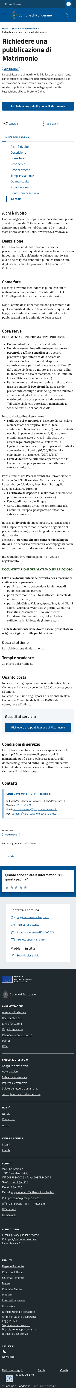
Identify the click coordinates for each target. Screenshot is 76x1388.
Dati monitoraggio (12, 1370)
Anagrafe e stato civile (15, 1066)
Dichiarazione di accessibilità (18, 1312)
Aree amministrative (14, 1012)
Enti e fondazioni (12, 1023)
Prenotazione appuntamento (19, 1329)
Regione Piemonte (13, 4)
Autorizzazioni (29, 28)
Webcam (7, 1295)
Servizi (15, 28)
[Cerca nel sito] (65, 15)
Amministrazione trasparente (19, 1316)
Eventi (6, 1150)
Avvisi (5, 1125)
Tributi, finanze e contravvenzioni (21, 1094)
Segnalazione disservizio (16, 1325)
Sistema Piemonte (13, 1278)
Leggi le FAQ (9, 1321)
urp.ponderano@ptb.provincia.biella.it (35, 809)
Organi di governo (12, 1029)
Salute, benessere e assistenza (20, 1088)
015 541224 (23, 805)
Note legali (8, 1306)
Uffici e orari (9, 1209)
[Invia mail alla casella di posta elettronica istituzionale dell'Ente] (32, 1192)
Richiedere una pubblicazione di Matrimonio (38, 106)
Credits (64, 1370)
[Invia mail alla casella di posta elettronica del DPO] (25, 1235)
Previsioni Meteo (12, 1289)
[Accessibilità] (9, 1378)
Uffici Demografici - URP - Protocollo (28, 794)
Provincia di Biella (12, 1272)
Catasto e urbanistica (14, 1077)
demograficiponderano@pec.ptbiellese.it (35, 813)
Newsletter (8, 1357)
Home (5, 28)
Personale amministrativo (17, 1035)
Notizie (6, 1113)
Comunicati (8, 1119)
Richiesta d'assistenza (15, 1333)
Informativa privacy (13, 1300)
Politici (6, 1040)
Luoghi (6, 1144)
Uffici (5, 1046)
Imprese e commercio (14, 1083)
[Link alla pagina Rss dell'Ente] (4, 1352)
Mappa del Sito (25, 1374)
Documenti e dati (12, 1018)
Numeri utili (9, 1215)
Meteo (6, 1283)
